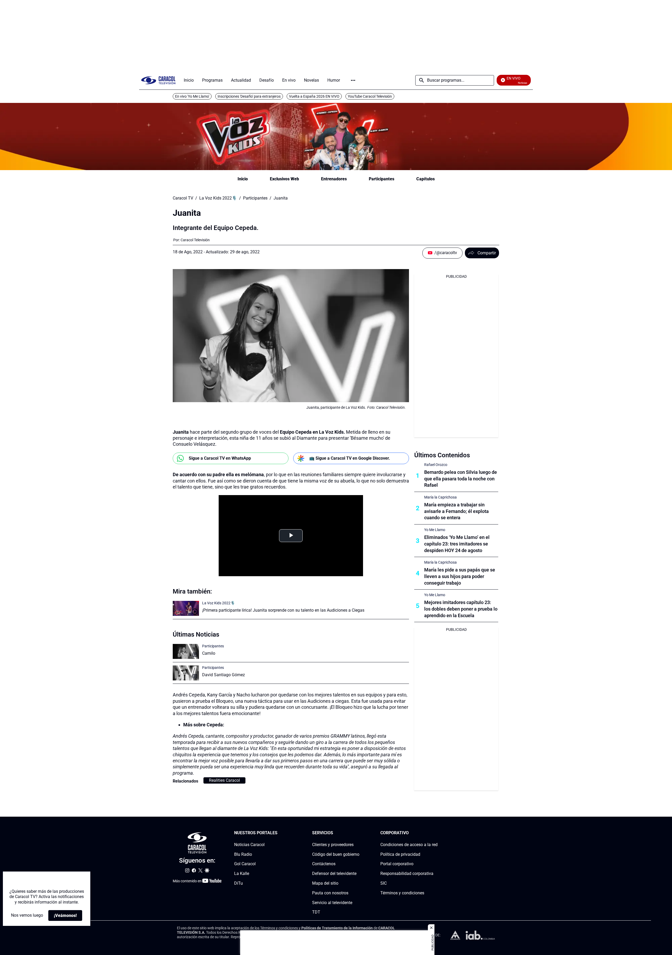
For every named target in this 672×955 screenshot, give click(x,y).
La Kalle (241, 873)
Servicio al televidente (332, 902)
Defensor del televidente (334, 873)
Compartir (486, 252)
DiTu (238, 883)
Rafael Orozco (435, 465)
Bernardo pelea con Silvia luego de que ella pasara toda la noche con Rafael (460, 478)
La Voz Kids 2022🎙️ (218, 198)
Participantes (381, 178)
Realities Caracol (224, 780)
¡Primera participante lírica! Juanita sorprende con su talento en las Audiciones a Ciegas (283, 610)
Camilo (208, 653)
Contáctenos (323, 864)
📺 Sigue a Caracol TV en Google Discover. (349, 458)
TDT (316, 912)
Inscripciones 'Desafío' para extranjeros (249, 96)
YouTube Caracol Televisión (370, 96)
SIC (383, 883)
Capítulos (425, 178)
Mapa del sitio (325, 883)
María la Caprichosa (440, 497)
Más (353, 80)
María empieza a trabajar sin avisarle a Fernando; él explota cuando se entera (456, 511)
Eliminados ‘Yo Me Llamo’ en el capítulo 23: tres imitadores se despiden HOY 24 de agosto (457, 543)
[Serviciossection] (357, 833)
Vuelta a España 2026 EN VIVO (314, 96)
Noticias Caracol (249, 844)
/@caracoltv (445, 252)
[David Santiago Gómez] (186, 672)
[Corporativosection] (436, 833)
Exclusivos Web (284, 178)
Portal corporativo (396, 864)
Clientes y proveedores (333, 844)
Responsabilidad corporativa (406, 873)
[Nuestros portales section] (279, 833)
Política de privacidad (400, 854)
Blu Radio (243, 854)
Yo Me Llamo (434, 530)
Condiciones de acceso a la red (409, 844)
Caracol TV (183, 198)
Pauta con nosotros (330, 892)
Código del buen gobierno (335, 854)
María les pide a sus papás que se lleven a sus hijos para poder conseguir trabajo (459, 576)
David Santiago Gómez (223, 674)
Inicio (243, 178)
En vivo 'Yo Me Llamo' (192, 96)
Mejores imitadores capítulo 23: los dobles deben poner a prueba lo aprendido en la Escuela (460, 609)
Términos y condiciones (402, 892)
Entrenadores (334, 178)
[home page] (158, 80)
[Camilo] (186, 651)
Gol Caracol (245, 864)
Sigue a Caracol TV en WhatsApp (220, 458)
